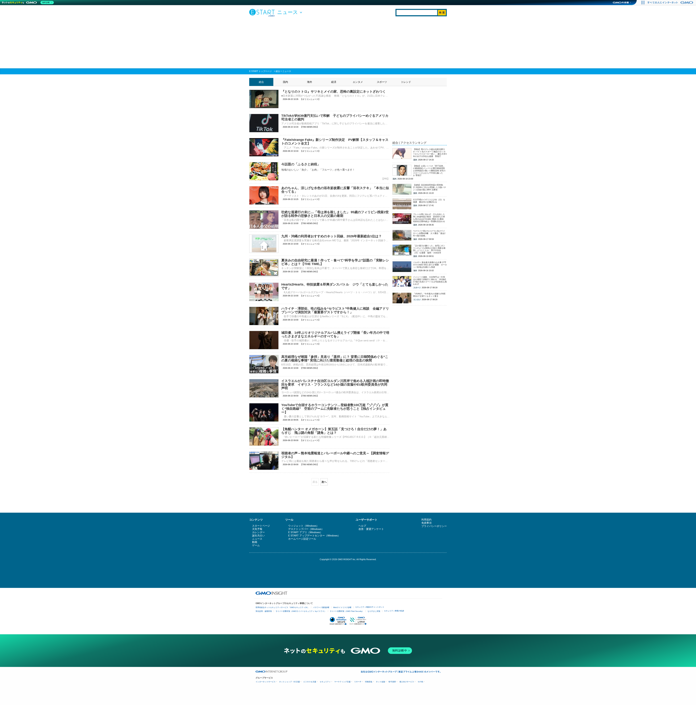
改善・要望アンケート (371, 529)
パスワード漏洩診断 (321, 607)
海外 (309, 81)
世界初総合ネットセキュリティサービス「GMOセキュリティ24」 (282, 607)
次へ (324, 481)
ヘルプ (362, 525)
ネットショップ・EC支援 (289, 682)
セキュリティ (325, 682)
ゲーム (256, 545)
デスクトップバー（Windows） (306, 529)
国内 (285, 81)
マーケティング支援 (342, 682)
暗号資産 (392, 682)
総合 (278, 71)
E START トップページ (260, 71)
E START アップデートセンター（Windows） (314, 535)
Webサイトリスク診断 (342, 607)
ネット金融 (380, 682)
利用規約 (426, 519)
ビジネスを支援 (309, 682)
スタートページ (261, 525)
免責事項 (426, 522)
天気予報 (257, 529)
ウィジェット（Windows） (303, 525)
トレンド (406, 81)
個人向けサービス (406, 682)
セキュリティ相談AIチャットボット (369, 607)
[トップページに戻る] (262, 12)
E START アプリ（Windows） (305, 532)
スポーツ (382, 81)
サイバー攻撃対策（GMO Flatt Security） (347, 611)
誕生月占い (258, 535)
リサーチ (357, 682)
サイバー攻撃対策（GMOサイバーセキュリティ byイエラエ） (301, 611)
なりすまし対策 (374, 611)
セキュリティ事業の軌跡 (394, 611)
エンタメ (358, 81)
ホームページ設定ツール (302, 538)
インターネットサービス (266, 682)
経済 (333, 81)
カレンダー (258, 532)
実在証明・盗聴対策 (264, 611)
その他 (420, 682)
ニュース (286, 71)
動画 (254, 542)
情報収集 (368, 682)
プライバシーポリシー (434, 526)
